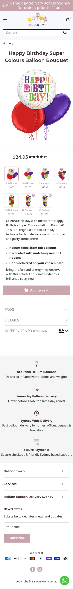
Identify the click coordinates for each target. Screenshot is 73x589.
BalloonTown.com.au (44, 581)
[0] (68, 19)
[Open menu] (5, 20)
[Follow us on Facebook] (32, 569)
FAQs (9, 309)
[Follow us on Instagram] (39, 569)
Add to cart (39, 290)
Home (7, 43)
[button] (68, 19)
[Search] (65, 33)
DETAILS (12, 320)
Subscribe (17, 538)
